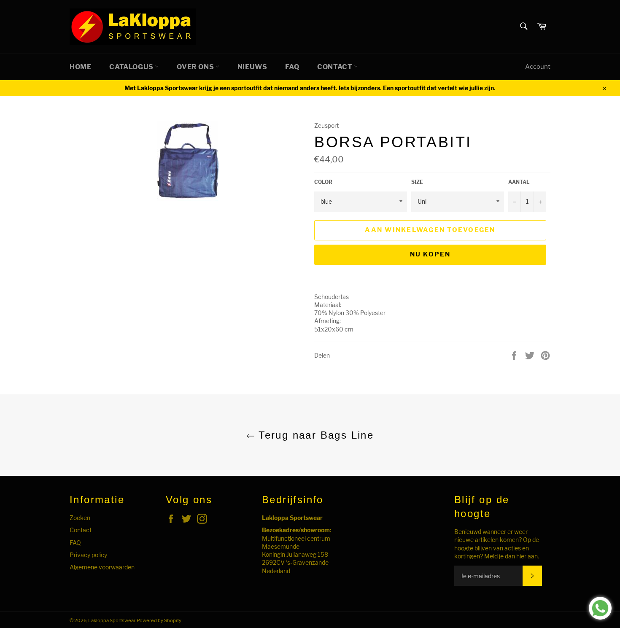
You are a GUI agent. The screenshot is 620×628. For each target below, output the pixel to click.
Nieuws (252, 67)
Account (537, 66)
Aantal (519, 182)
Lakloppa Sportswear (111, 620)
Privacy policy (88, 554)
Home (80, 67)
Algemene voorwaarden (102, 567)
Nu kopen (430, 254)
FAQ (292, 67)
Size (417, 182)
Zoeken (80, 517)
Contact (335, 67)
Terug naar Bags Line (314, 435)
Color (323, 182)
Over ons (196, 67)
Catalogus (132, 67)
